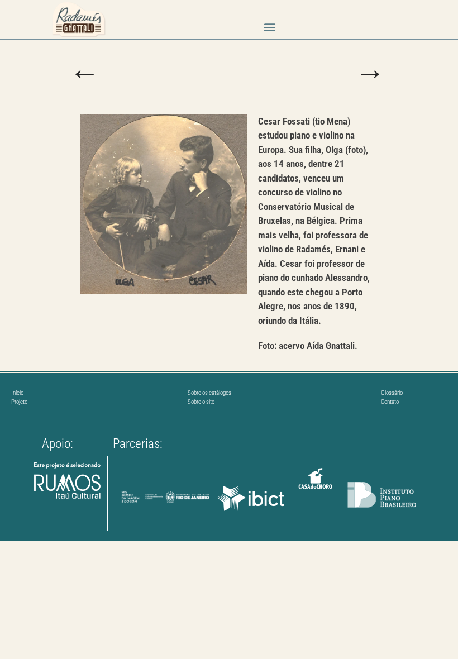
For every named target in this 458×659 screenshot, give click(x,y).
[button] (269, 26)
